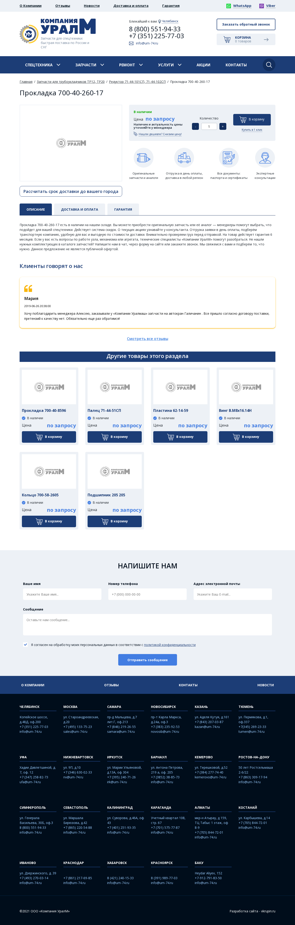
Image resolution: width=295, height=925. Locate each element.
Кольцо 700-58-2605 (40, 494)
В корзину (256, 119)
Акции (203, 64)
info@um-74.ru (147, 43)
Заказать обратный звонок (246, 24)
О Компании (30, 5)
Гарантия (171, 5)
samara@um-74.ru (121, 731)
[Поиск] (269, 64)
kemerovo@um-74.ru (210, 777)
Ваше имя (32, 584)
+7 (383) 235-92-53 (165, 726)
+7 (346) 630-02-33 (77, 772)
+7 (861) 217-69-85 (77, 878)
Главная (26, 81)
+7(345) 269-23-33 (252, 726)
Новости (92, 5)
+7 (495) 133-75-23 (77, 726)
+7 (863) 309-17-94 (253, 777)
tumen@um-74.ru (252, 731)
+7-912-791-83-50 (208, 878)
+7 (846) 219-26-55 (121, 726)
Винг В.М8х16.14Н (235, 410)
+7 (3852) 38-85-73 (165, 777)
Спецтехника (39, 64)
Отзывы (62, 5)
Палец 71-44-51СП (104, 410)
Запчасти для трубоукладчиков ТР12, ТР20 (71, 81)
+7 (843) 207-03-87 (209, 722)
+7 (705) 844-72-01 (209, 832)
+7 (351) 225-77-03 (156, 35)
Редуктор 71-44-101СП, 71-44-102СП (137, 81)
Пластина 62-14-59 (170, 410)
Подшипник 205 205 (106, 494)
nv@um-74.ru (73, 777)
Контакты (236, 64)
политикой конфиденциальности (170, 645)
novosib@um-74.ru (165, 731)
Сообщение (33, 609)
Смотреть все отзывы (147, 338)
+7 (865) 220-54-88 (77, 827)
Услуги (166, 64)
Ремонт (127, 64)
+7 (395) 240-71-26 (121, 777)
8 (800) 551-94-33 (155, 28)
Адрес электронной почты (217, 584)
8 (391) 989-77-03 (164, 878)
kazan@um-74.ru (207, 726)
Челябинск (170, 21)
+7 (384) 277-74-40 (209, 772)
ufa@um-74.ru (30, 782)
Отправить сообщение (147, 660)
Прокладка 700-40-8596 (44, 410)
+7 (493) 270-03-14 (34, 878)
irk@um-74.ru (117, 782)
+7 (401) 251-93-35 (121, 827)
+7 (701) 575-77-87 (165, 827)
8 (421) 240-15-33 (120, 878)
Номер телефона (123, 584)
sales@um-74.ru (75, 731)
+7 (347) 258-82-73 (34, 777)
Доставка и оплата (130, 5)
